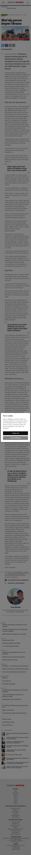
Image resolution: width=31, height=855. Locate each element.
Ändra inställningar (15, 438)
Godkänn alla (15, 433)
